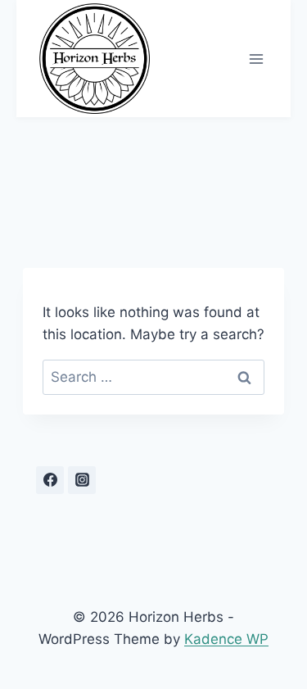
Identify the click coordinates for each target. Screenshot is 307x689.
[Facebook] (50, 480)
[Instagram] (82, 480)
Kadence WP (226, 639)
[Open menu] (256, 58)
